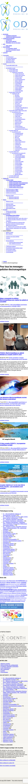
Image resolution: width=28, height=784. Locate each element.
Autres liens (8, 51)
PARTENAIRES (6, 47)
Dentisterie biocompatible (10, 539)
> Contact (2, 670)
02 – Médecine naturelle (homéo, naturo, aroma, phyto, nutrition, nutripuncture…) (15, 517)
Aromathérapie (7, 532)
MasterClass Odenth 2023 (14, 197)
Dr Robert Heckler (18, 163)
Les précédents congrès (10, 68)
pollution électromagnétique (17, 599)
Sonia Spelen (17, 146)
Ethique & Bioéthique (8, 545)
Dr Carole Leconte (18, 117)
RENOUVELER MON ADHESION (13, 37)
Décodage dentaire (8, 536)
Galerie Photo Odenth (10, 61)
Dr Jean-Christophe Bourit (20, 79)
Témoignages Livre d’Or (10, 62)
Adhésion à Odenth (9, 232)
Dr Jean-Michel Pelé (18, 99)
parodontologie (10, 598)
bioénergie (3, 359)
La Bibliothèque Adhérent (11, 246)
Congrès (5, 63)
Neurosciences (7, 552)
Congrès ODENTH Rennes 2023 (15, 92)
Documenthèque (6, 214)
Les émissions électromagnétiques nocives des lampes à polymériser (13, 398)
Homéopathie (6, 548)
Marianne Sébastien (18, 174)
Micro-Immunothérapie (9, 550)
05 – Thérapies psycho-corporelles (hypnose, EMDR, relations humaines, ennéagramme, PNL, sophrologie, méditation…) (16, 228)
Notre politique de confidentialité (7, 760)
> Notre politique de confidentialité (9, 665)
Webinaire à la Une (9, 201)
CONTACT (5, 52)
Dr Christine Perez (18, 100)
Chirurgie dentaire (7, 535)
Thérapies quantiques (8, 569)
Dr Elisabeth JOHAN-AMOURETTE (21, 107)
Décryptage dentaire (21, 586)
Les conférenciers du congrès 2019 (18, 153)
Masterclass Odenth (10, 195)
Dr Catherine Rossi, (18, 105)
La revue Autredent (9, 252)
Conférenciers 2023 (15, 93)
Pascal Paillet (17, 139)
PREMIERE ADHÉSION (11, 35)
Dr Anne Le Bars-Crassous (20, 75)
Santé (4, 565)
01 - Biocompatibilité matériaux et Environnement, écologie (13, 305)
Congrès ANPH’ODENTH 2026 (11, 65)
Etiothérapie (6, 546)
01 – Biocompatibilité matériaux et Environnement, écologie (12, 514)
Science (5, 566)
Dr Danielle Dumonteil (19, 133)
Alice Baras (17, 95)
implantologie (6, 591)
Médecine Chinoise (7, 593)
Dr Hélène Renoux (18, 114)
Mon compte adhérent (11, 41)
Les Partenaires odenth (11, 48)
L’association (6, 55)
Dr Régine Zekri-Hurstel (19, 73)
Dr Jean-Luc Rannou (19, 171)
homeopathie (6, 589)
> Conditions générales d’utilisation (9, 666)
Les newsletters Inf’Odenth (11, 212)
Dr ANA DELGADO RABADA (20, 156)
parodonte (16, 596)
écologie (23, 601)
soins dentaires (3, 601)
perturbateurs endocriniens (21, 598)
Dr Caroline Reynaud (19, 134)
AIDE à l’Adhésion (9, 233)
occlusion (24, 595)
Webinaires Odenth (9, 204)
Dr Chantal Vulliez (18, 78)
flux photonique (20, 403)
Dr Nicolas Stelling (18, 168)
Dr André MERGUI (18, 83)
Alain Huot (17, 137)
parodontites (3, 598)
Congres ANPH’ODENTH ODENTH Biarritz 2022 (18, 110)
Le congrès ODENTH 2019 (14, 151)
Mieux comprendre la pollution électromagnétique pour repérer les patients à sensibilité (14, 300)
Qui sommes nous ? (10, 56)
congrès (18, 582)
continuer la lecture (4, 321)
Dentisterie (6, 538)
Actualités (13, 491)
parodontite (21, 596)
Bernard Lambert (18, 120)
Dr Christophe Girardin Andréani (21, 148)
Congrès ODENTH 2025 (13, 69)
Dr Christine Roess (18, 170)
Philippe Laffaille (18, 140)
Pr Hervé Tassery (18, 106)
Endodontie (6, 542)
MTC (1, 593)
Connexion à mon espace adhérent (12, 236)
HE (17, 587)
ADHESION (5, 34)
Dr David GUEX (18, 160)
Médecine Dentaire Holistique (19, 593)
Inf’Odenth (5, 209)
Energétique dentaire (8, 543)
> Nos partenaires (4, 669)
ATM (26, 580)
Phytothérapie (6, 559)
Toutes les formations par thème (12, 191)
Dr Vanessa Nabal (18, 147)
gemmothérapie (9, 587)
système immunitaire (15, 601)
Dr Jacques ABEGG (18, 154)
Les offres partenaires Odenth (13, 50)
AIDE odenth (9, 45)
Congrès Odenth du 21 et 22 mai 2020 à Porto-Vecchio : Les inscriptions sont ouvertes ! (12, 486)
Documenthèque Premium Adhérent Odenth (14, 248)
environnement (2, 587)
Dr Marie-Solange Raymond (20, 141)
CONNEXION (9, 40)
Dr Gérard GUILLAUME (19, 161)
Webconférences (7, 572)
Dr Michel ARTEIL (18, 89)
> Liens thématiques (5, 668)
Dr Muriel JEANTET (18, 88)
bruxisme (3, 582)
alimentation (21, 449)
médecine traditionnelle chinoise (7, 595)
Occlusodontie (7, 555)
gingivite (14, 587)
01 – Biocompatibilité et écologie (12, 216)
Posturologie (6, 560)
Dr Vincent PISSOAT (18, 167)
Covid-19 (7, 584)
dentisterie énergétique (11, 586)
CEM (18, 306)
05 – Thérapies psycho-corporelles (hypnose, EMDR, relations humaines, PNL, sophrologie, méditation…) (15, 528)
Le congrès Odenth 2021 (13, 130)
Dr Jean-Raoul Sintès (19, 109)
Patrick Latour (17, 124)
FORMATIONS (6, 178)
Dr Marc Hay (17, 150)
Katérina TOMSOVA (18, 80)
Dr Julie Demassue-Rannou (20, 119)
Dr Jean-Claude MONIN (19, 86)
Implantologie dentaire (9, 549)
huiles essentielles (19, 590)
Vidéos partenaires (8, 570)
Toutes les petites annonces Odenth (16, 242)
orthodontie (11, 596)
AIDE (4, 44)
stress (8, 601)
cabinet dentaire (11, 582)
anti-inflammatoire (11, 581)
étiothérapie (2, 602)
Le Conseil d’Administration (11, 58)
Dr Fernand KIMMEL (18, 164)
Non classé (6, 553)
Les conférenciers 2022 (16, 112)
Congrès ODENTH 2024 (13, 71)
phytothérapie (5, 600)
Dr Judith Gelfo (18, 172)
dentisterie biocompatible (15, 584)
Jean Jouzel (17, 103)
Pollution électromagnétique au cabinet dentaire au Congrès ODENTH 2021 (12, 353)
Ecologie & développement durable (12, 540)
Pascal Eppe (17, 96)
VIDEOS (4, 199)
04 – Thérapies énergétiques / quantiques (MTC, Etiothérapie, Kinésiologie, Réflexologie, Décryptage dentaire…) (15, 524)
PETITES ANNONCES (10, 240)
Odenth (5, 556)
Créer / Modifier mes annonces (15, 243)
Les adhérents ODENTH (10, 59)
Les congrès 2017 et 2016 (14, 177)
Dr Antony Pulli (18, 143)
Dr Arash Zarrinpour (18, 126)
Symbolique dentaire (8, 567)
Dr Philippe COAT (18, 85)
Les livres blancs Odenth (10, 249)
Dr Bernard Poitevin (18, 122)
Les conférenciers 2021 (16, 131)
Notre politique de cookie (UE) (7, 763)
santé (24, 599)
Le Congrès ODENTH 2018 (14, 175)
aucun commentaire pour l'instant (17, 359)
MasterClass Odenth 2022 (14, 198)
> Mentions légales (5, 663)
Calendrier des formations (11, 192)
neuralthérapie (17, 595)
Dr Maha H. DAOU (18, 102)
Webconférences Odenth (10, 205)
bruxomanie (20, 491)
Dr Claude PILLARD (18, 82)
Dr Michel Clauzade (18, 76)
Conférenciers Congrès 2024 (17, 72)
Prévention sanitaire (8, 563)
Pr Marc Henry (17, 116)
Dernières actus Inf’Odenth (11, 211)
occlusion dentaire (4, 596)
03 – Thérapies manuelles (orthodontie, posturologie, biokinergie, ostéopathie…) (13, 520)
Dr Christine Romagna (19, 113)
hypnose (2, 591)
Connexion (8, 238)
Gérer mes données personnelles (7, 765)
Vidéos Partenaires (9, 206)
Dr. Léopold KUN (18, 165)
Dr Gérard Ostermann (19, 97)
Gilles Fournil (17, 136)
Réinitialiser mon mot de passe (13, 43)
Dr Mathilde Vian (18, 144)
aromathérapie (20, 581)
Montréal (25, 591)
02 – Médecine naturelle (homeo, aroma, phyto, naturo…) (17, 218)
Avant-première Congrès (10, 208)
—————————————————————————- (14, 66)
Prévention (6, 562)
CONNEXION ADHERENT (9, 38)
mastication (12, 591)
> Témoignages (4, 672)
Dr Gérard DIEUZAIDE (19, 90)
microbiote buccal (19, 591)
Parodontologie (7, 557)
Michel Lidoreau (18, 123)
